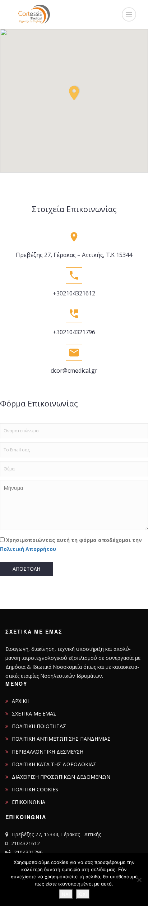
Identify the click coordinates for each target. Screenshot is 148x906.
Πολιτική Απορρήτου (28, 549)
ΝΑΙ (66, 894)
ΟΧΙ (83, 894)
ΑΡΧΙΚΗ (20, 701)
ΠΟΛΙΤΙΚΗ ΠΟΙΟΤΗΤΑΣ (39, 726)
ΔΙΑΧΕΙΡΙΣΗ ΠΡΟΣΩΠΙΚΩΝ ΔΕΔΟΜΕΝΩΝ (61, 776)
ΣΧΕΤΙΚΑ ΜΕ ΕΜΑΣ (34, 713)
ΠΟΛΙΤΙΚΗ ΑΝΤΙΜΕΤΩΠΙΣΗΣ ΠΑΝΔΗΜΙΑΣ (61, 738)
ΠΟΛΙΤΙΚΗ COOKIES (35, 789)
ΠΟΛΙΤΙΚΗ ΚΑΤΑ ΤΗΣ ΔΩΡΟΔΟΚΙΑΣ (54, 764)
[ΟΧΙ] (139, 879)
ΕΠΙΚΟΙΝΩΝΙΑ (28, 802)
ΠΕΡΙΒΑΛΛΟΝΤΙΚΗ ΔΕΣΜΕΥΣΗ (47, 751)
